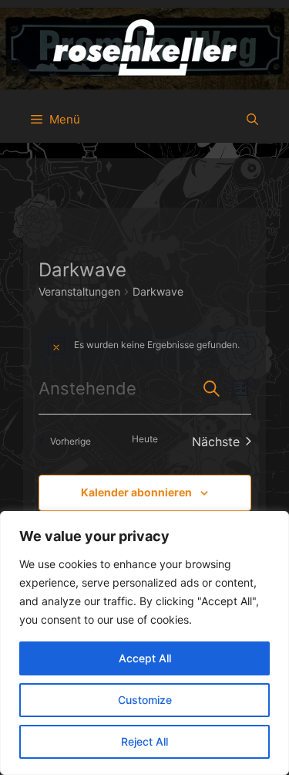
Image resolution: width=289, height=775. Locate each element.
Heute (145, 439)
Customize (145, 699)
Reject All (144, 741)
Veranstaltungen (79, 291)
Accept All (145, 658)
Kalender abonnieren (136, 492)
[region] (144, 643)
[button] (252, 119)
